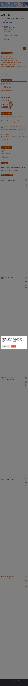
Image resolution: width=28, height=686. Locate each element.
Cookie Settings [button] (6, 346)
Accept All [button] (13, 346)
